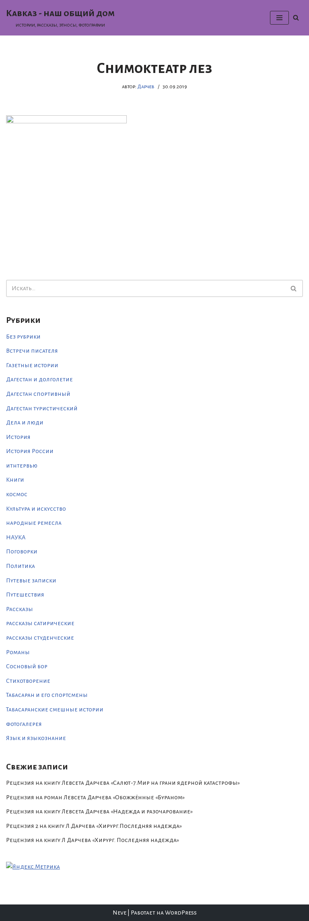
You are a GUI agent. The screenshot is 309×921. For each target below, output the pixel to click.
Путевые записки (31, 580)
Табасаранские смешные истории (54, 709)
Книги (15, 479)
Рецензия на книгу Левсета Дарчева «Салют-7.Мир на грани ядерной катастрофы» (123, 783)
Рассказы (19, 609)
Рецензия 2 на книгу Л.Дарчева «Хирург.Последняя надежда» (94, 826)
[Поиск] (296, 18)
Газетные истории (32, 365)
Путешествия (25, 594)
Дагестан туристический (42, 408)
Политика (20, 566)
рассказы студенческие (40, 637)
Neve (119, 912)
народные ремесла (34, 523)
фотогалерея (24, 724)
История (18, 437)
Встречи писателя (32, 350)
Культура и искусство (36, 508)
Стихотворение (28, 681)
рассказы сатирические (40, 623)
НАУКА (15, 537)
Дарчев (145, 86)
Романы (18, 652)
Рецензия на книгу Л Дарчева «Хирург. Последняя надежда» (92, 840)
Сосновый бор (26, 666)
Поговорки (21, 551)
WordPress (181, 912)
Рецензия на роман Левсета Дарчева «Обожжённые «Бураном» (95, 797)
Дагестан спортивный (38, 394)
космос (16, 494)
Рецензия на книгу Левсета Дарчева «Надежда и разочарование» (99, 811)
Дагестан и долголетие (39, 379)
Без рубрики (23, 336)
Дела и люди (24, 422)
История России (30, 451)
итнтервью (21, 465)
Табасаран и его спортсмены (47, 695)
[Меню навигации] (279, 18)
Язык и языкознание (36, 738)
